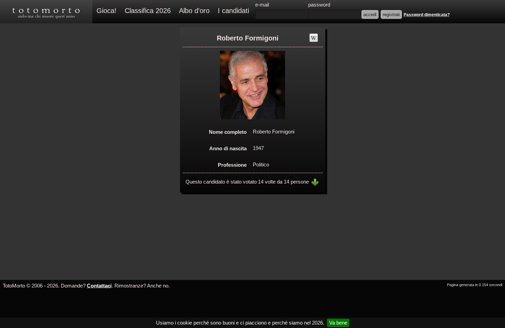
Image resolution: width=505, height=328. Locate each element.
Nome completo (228, 132)
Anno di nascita (228, 148)
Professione (232, 165)
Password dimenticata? (427, 14)
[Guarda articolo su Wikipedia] (313, 38)
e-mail (262, 5)
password (319, 5)
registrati (391, 14)
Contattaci (99, 286)
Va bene (338, 323)
